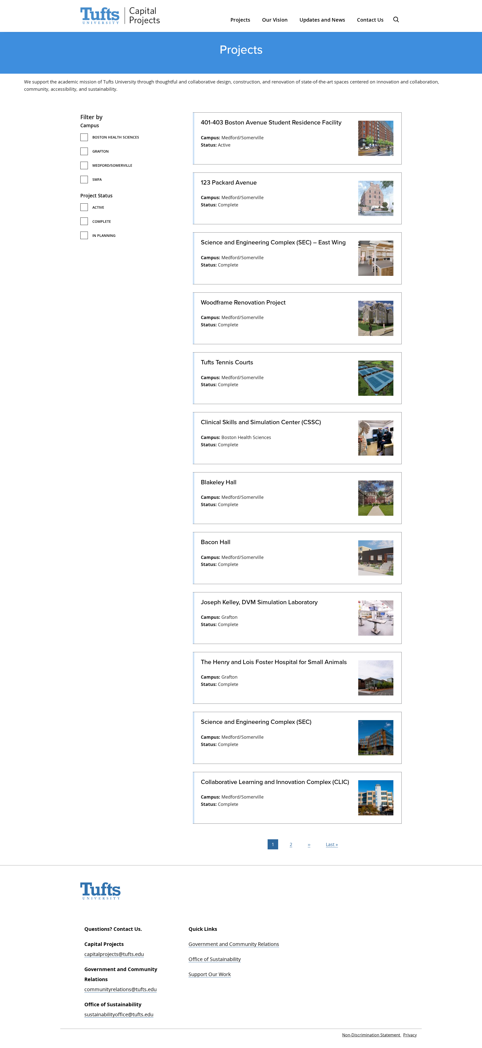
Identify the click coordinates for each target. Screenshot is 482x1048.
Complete (101, 221)
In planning (103, 235)
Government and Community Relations (234, 944)
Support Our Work (210, 974)
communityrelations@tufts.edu (120, 989)
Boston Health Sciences (115, 137)
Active (98, 207)
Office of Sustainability (215, 959)
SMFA (97, 179)
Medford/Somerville (112, 165)
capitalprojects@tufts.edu (114, 954)
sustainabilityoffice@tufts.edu (118, 1014)
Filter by (91, 117)
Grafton (100, 151)
